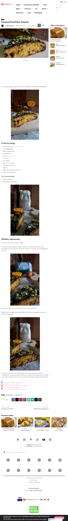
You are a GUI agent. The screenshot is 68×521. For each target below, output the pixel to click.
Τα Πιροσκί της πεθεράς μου (41, 409)
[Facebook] (57, 4)
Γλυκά (42, 428)
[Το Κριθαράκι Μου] (52, 64)
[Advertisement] (25, 72)
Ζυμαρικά (58, 62)
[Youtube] (57, 8)
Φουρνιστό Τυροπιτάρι (55, 41)
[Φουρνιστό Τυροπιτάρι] (58, 32)
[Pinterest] (20, 399)
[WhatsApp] (28, 399)
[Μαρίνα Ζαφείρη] (2, 26)
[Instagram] (60, 4)
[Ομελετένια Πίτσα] (52, 58)
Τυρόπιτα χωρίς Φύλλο (7, 409)
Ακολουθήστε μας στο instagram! (11, 384)
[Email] (36, 399)
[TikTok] (63, 4)
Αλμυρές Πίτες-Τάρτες (55, 39)
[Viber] (60, 8)
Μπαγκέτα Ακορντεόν (61, 45)
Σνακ (57, 43)
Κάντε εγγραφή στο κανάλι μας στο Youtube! (15, 385)
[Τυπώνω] (40, 399)
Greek (53, 519)
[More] (43, 25)
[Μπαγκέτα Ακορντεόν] (52, 45)
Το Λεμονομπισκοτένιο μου (61, 52)
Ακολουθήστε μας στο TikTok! (10, 387)
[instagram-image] (8, 459)
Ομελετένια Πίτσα (60, 58)
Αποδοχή (59, 518)
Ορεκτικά (58, 56)
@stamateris (19, 395)
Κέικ (3, 19)
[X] (17, 399)
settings (45, 519)
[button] (58, 11)
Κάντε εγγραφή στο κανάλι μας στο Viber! (14, 389)
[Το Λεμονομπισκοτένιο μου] (52, 52)
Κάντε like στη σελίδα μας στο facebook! (13, 382)
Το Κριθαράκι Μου (60, 64)
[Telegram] (32, 399)
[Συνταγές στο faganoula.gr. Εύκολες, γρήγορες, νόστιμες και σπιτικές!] (6, 4)
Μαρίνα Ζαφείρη (10, 25)
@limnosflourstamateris (18, 146)
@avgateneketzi (10, 156)
